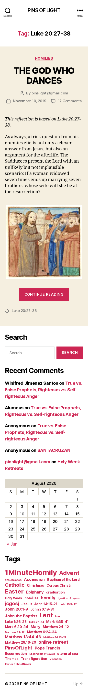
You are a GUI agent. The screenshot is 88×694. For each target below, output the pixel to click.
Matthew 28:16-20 (20, 642)
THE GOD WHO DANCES (44, 75)
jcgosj (12, 603)
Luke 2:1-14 (36, 622)
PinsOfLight (18, 648)
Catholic (14, 585)
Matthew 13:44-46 (23, 636)
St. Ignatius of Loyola (42, 654)
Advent (69, 572)
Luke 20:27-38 (24, 310)
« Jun (12, 544)
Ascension (34, 579)
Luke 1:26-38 (16, 622)
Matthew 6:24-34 (42, 632)
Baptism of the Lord (63, 580)
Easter (14, 591)
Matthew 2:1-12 (56, 627)
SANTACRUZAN (53, 450)
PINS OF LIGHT (44, 10)
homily (48, 597)
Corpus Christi (58, 585)
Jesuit (27, 604)
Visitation (56, 659)
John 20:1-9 (16, 609)
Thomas (11, 659)
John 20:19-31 (43, 609)
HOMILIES (44, 58)
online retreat (53, 642)
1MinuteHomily (31, 572)
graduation (55, 592)
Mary (36, 626)
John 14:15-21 (45, 604)
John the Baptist (21, 615)
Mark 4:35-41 (57, 622)
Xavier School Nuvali (18, 664)
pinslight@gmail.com (50, 93)
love (57, 616)
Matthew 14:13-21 (54, 637)
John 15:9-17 (68, 604)
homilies (31, 598)
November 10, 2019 (29, 101)
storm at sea (67, 654)
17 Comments (70, 101)
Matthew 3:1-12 (14, 632)
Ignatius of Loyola (68, 598)
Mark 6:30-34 (16, 627)
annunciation (13, 580)
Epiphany (35, 592)
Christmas (35, 585)
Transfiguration (34, 659)
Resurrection (16, 654)
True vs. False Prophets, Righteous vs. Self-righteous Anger (43, 390)
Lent (46, 615)
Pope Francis (47, 648)
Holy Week (13, 598)
